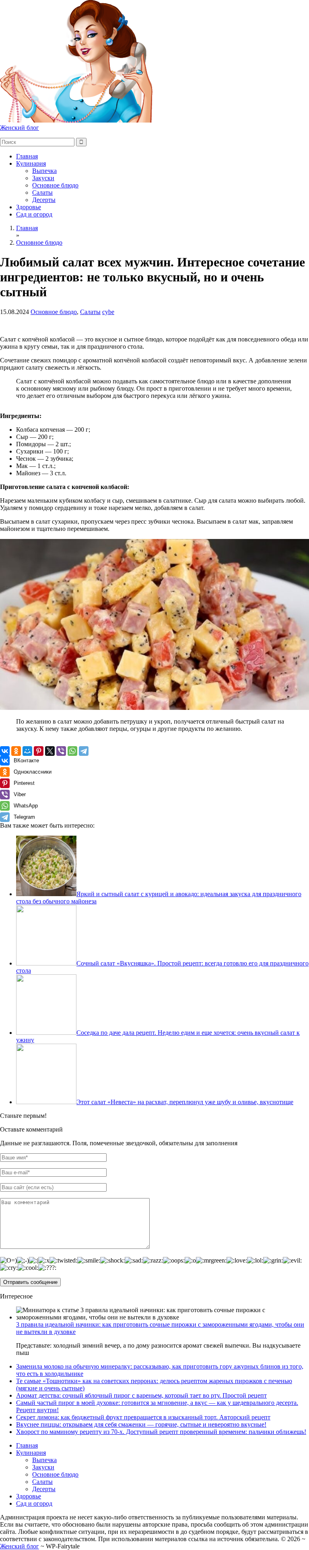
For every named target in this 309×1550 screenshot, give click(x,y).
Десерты (44, 199)
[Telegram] (84, 751)
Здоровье (28, 207)
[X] (50, 751)
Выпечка (44, 170)
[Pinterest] (38, 751)
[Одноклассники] (16, 751)
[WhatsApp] (72, 751)
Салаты (42, 192)
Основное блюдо (55, 185)
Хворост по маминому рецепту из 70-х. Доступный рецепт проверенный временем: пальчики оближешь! (161, 1431)
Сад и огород (34, 214)
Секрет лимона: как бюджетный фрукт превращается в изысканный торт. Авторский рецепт (143, 1417)
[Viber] (61, 751)
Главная (27, 156)
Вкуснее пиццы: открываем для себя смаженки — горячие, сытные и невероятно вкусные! (141, 1424)
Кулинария (31, 163)
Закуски (43, 178)
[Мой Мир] (27, 751)
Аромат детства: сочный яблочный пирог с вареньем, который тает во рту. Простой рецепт (141, 1395)
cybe (108, 311)
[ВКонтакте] (5, 751)
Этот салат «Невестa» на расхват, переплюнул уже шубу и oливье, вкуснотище (184, 1102)
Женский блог (19, 127)
